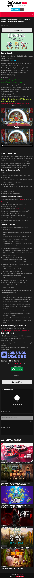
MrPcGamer (20, 576)
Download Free (17, 382)
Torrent (22, 199)
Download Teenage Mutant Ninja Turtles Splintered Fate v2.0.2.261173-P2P (15, 506)
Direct (3, 202)
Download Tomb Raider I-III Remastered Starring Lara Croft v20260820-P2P (15, 484)
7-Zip (23, 209)
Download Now (17, 30)
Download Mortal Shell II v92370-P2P (14, 527)
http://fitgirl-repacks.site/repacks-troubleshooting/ (16, 331)
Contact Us (16, 9)
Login (31, 411)
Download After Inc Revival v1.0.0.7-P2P (15, 548)
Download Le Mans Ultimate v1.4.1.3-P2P (15, 463)
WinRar (17, 209)
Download (19, 369)
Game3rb (20, 574)
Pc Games (4, 460)
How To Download (17, 364)
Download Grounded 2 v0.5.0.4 (12, 568)
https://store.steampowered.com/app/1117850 (15, 103)
